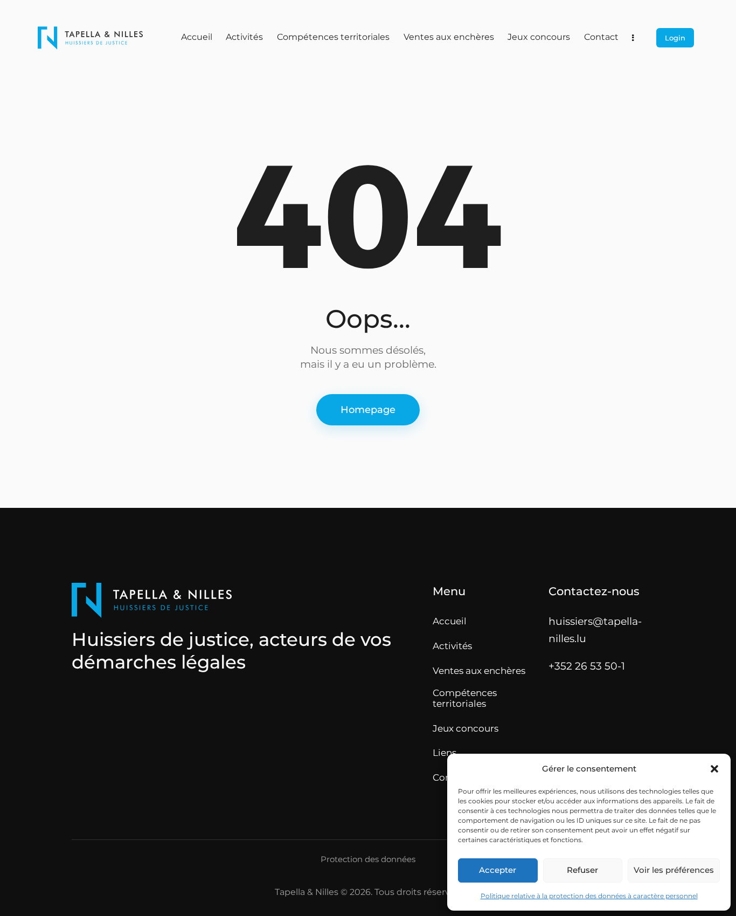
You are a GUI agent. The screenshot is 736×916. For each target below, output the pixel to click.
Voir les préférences (674, 870)
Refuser (582, 870)
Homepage (368, 410)
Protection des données (368, 859)
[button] (714, 768)
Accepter (497, 870)
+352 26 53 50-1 (586, 665)
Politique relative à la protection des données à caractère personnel (589, 896)
